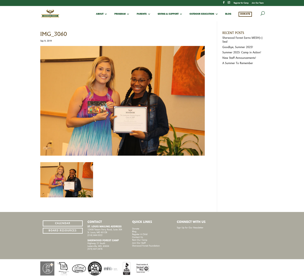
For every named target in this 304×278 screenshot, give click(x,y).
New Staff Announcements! (239, 58)
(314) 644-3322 (94, 235)
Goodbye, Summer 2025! (237, 47)
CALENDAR (62, 223)
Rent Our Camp (139, 240)
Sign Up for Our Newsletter (190, 228)
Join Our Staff (139, 243)
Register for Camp (241, 3)
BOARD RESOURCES (63, 230)
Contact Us (137, 237)
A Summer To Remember (237, 63)
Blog (228, 14)
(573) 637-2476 (94, 249)
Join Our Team (258, 3)
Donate (245, 14)
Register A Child (139, 234)
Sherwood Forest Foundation (146, 246)
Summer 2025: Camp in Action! (241, 52)
